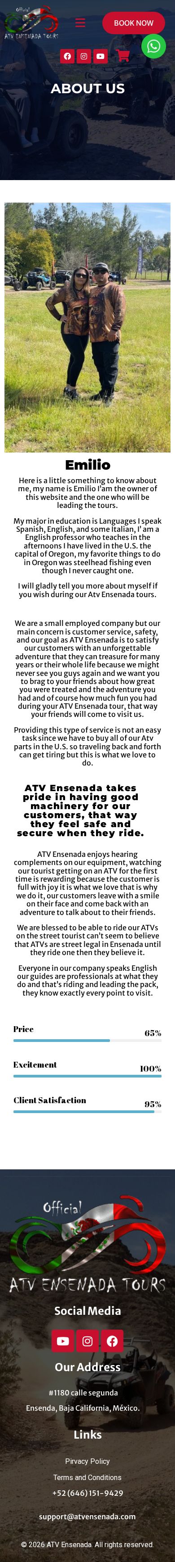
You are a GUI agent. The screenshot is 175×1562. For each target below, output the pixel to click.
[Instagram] (84, 56)
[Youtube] (100, 56)
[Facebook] (67, 56)
